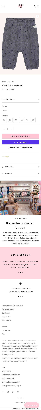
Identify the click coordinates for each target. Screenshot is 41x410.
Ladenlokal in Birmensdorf (12, 306)
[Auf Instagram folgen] (8, 392)
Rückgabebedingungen (11, 386)
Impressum (6, 371)
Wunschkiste (7, 320)
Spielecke (6, 313)
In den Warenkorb (20, 136)
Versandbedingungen (10, 382)
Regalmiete (6, 316)
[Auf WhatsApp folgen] (18, 392)
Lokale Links (6, 330)
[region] (20, 288)
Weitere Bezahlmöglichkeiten (20, 147)
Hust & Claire (8, 82)
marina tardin (33, 409)
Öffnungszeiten (8, 309)
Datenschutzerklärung (11, 375)
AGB (3, 367)
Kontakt (5, 327)
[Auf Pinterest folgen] (13, 392)
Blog (3, 334)
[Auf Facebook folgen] (3, 392)
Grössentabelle (8, 378)
